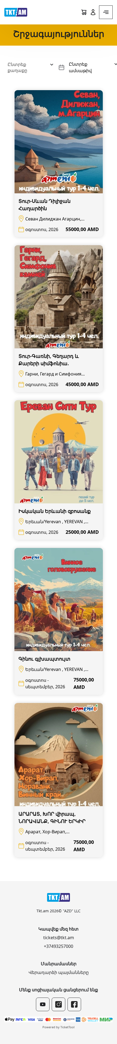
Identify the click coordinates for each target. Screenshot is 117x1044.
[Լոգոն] (15, 12)
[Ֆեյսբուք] (74, 1004)
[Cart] (84, 12)
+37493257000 (58, 946)
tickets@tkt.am (58, 937)
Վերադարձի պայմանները (59, 972)
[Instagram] (58, 1004)
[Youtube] (43, 1004)
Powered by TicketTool (58, 1027)
